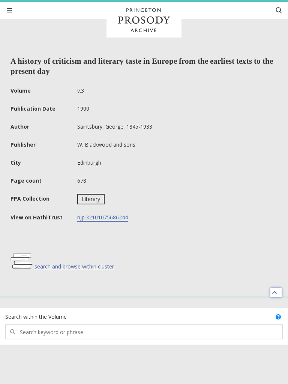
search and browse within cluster (74, 266)
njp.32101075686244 (102, 217)
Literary (91, 198)
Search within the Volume (36, 316)
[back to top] (276, 292)
